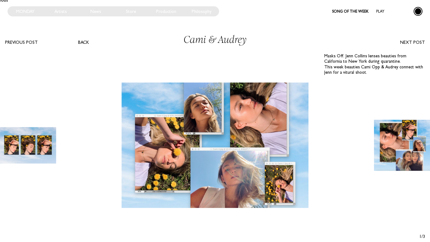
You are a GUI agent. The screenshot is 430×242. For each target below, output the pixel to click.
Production (166, 11)
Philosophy (202, 11)
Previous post (21, 42)
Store (131, 11)
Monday (25, 11)
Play (380, 11)
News (95, 11)
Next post (412, 42)
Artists (60, 11)
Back (83, 42)
